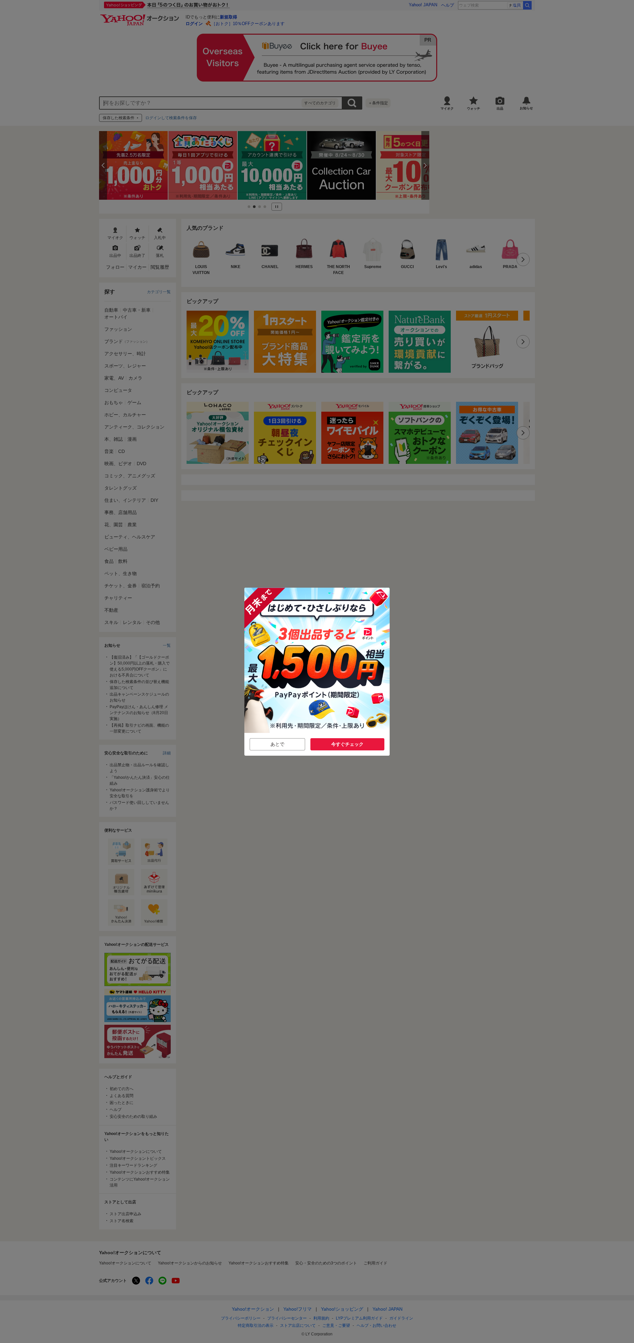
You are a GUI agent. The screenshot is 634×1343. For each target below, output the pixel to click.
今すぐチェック (347, 744)
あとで (277, 744)
